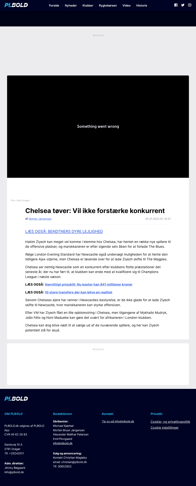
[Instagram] (190, 5)
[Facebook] (176, 5)
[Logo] (16, 5)
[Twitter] (183, 5)
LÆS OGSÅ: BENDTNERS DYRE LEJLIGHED (64, 231)
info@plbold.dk (14, 472)
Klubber (87, 5)
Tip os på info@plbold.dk (118, 421)
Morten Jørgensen (40, 218)
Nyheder (71, 5)
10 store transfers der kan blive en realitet (78, 292)
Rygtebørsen (108, 5)
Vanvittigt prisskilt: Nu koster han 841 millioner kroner (88, 284)
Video (126, 5)
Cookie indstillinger (165, 427)
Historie (141, 5)
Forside (54, 5)
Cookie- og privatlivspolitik (170, 422)
